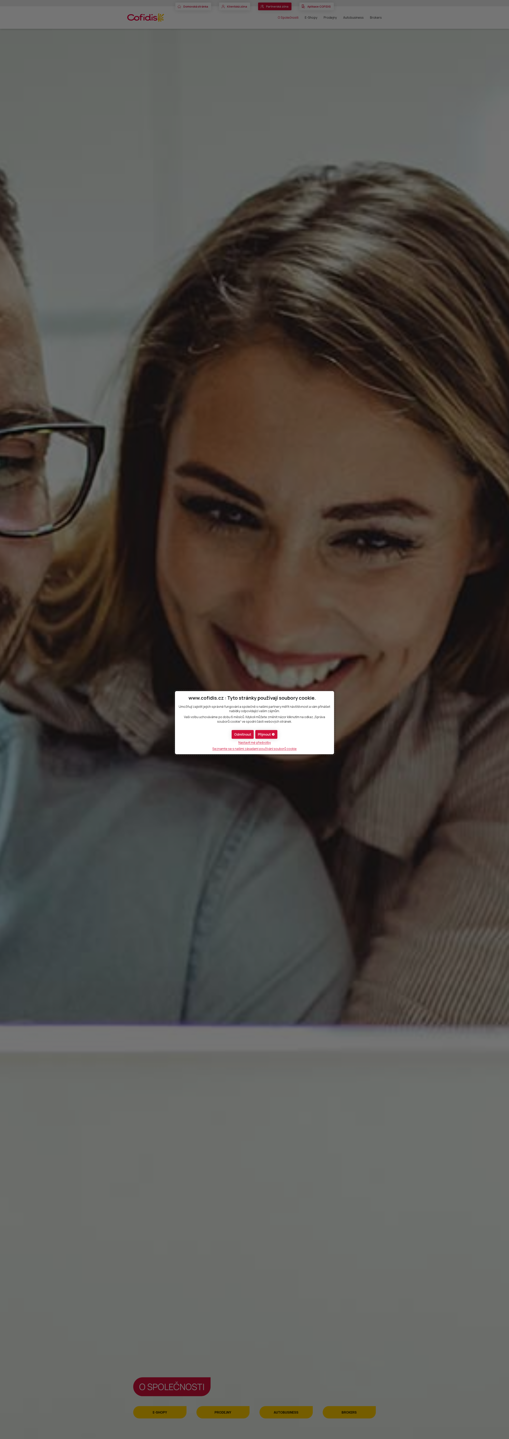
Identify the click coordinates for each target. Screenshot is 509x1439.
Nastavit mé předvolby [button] (254, 742)
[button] (266, 734)
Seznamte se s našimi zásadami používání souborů (254, 749)
